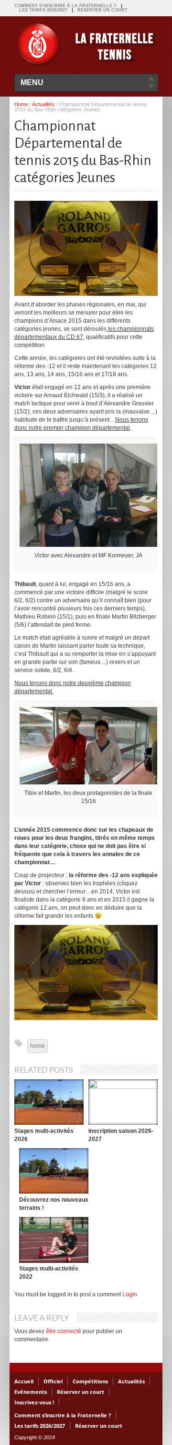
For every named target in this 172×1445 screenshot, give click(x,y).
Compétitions (90, 1381)
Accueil (23, 1381)
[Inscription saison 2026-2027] (123, 1102)
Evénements (30, 1391)
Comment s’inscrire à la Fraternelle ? (65, 5)
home (37, 1046)
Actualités (43, 104)
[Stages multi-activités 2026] (49, 1102)
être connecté (63, 1331)
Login (129, 1294)
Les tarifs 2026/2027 (43, 10)
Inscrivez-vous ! (34, 1402)
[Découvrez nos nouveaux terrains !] (53, 1171)
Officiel (53, 1381)
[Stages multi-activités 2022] (53, 1240)
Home (21, 104)
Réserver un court (102, 10)
